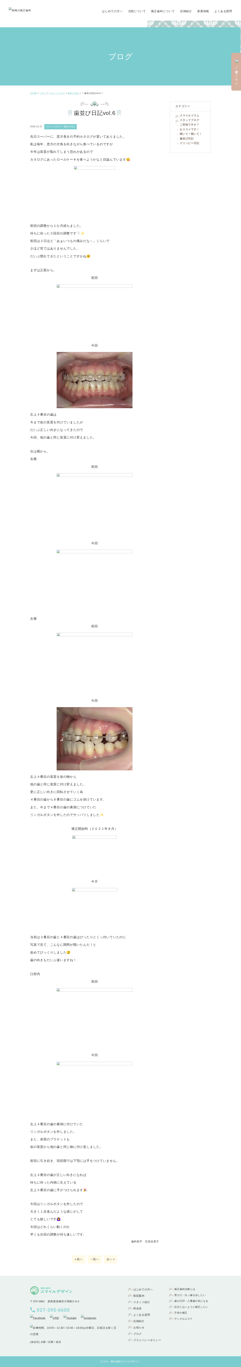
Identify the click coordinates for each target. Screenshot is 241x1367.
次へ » (111, 1259)
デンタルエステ (183, 1318)
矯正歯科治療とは (184, 1289)
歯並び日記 (187, 138)
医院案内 (138, 1295)
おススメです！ (189, 129)
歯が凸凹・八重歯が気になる (191, 1300)
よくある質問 (223, 11)
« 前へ (79, 1259)
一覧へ (94, 1259)
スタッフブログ (189, 119)
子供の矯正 (180, 1312)
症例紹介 (186, 11)
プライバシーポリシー (147, 1340)
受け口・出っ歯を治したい (190, 1295)
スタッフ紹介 (141, 1302)
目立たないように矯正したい (191, 1306)
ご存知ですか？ (189, 124)
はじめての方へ (112, 11)
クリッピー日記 (189, 143)
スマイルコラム (189, 115)
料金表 (137, 1308)
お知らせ (138, 1327)
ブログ (137, 1333)
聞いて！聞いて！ (191, 133)
